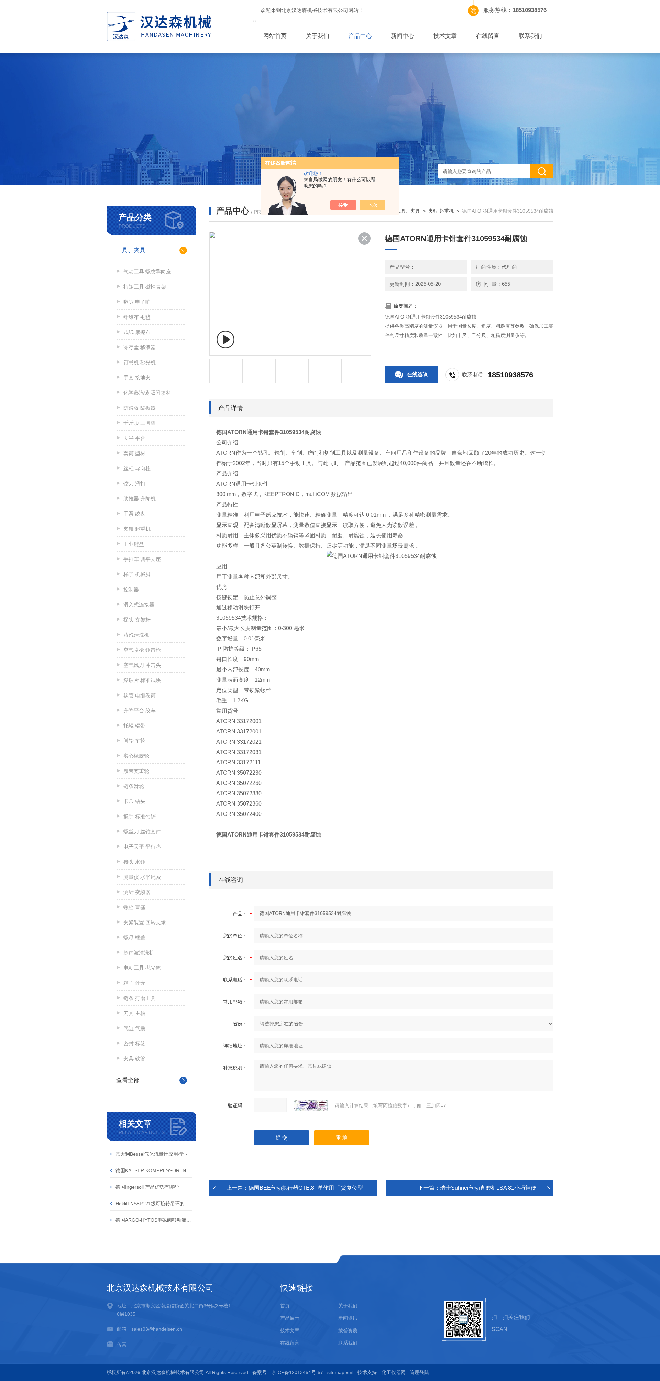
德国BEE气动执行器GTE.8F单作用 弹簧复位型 (306, 1188)
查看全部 (128, 1080)
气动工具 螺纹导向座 (147, 271)
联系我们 (530, 36)
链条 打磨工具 (139, 998)
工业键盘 (133, 544)
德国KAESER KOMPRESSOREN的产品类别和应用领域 (154, 1170)
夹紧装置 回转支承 (144, 922)
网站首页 (275, 36)
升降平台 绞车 (139, 710)
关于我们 (317, 36)
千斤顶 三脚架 (139, 423)
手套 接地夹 (137, 377)
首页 (285, 1305)
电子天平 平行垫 (142, 847)
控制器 (131, 589)
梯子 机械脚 (137, 574)
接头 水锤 (134, 862)
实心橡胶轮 (136, 756)
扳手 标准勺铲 (139, 816)
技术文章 (445, 36)
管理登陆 (419, 1372)
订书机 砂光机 (139, 362)
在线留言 (487, 36)
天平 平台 (134, 438)
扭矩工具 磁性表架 (144, 287)
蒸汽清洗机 (136, 635)
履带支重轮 (136, 771)
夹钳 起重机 (137, 529)
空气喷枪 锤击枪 (142, 650)
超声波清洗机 (138, 953)
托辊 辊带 (134, 726)
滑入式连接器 (138, 604)
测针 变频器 (137, 892)
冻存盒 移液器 (139, 347)
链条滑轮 (133, 786)
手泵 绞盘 (134, 514)
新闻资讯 (348, 1318)
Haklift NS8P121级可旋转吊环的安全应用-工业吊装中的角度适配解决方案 (154, 1203)
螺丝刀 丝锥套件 (142, 831)
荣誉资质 (348, 1330)
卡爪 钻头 (134, 801)
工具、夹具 (130, 250)
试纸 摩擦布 (137, 332)
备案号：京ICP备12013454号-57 (287, 1372)
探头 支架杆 (137, 620)
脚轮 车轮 (134, 741)
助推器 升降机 (139, 498)
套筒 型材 (134, 453)
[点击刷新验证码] (311, 1105)
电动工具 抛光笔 (142, 968)
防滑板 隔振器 (139, 408)
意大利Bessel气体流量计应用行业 (152, 1154)
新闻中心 (402, 36)
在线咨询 (418, 374)
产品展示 (289, 1318)
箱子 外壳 (134, 983)
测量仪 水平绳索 (142, 877)
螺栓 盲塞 (134, 907)
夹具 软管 (134, 1058)
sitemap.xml (340, 1372)
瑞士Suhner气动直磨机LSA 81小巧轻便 (488, 1188)
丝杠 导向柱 (137, 468)
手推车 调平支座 (142, 559)
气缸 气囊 (134, 1028)
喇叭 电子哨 (137, 302)
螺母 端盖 (134, 937)
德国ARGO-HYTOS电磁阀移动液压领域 (154, 1220)
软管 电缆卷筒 (139, 695)
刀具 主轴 (134, 1013)
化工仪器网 (394, 1372)
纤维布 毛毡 (137, 317)
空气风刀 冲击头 (142, 665)
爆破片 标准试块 (142, 680)
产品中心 (360, 36)
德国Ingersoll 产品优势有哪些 (147, 1187)
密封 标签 (134, 1043)
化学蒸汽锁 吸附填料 (147, 393)
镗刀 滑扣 (134, 483)
